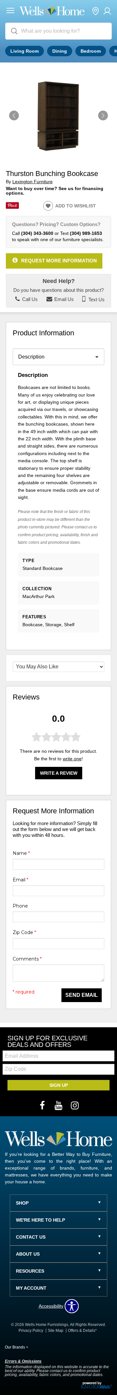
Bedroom (91, 51)
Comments (27, 959)
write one (72, 758)
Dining (59, 51)
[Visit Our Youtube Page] (59, 1105)
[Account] (107, 11)
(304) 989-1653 (86, 233)
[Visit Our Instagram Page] (75, 1105)
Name (21, 853)
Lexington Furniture (32, 181)
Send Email (81, 995)
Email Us (63, 299)
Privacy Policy (31, 1330)
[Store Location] (95, 11)
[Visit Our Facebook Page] (43, 1105)
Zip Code (24, 932)
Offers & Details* (82, 1330)
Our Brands (16, 1347)
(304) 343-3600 (37, 233)
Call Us (29, 299)
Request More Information (59, 260)
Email (20, 880)
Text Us (96, 299)
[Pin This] (12, 207)
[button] (10, 11)
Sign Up (58, 1085)
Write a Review (58, 773)
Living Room (24, 51)
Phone (20, 906)
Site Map (55, 1330)
